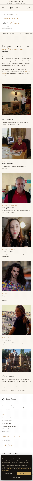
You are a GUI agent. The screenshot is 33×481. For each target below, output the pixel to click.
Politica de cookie (21, 468)
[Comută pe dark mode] (26, 7)
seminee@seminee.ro (20, 3)
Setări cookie (10, 468)
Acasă (3, 14)
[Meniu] (3, 7)
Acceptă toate (24, 473)
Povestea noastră (6, 418)
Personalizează (9, 473)
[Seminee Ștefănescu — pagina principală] (14, 8)
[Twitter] (6, 445)
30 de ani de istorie (7, 420)
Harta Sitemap (5, 431)
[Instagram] (9, 445)
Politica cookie (5, 429)
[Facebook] (3, 445)
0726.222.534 (10, 3)
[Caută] (29, 7)
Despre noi (10, 14)
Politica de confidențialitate (9, 426)
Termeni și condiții (6, 423)
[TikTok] (12, 445)
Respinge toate (16, 477)
